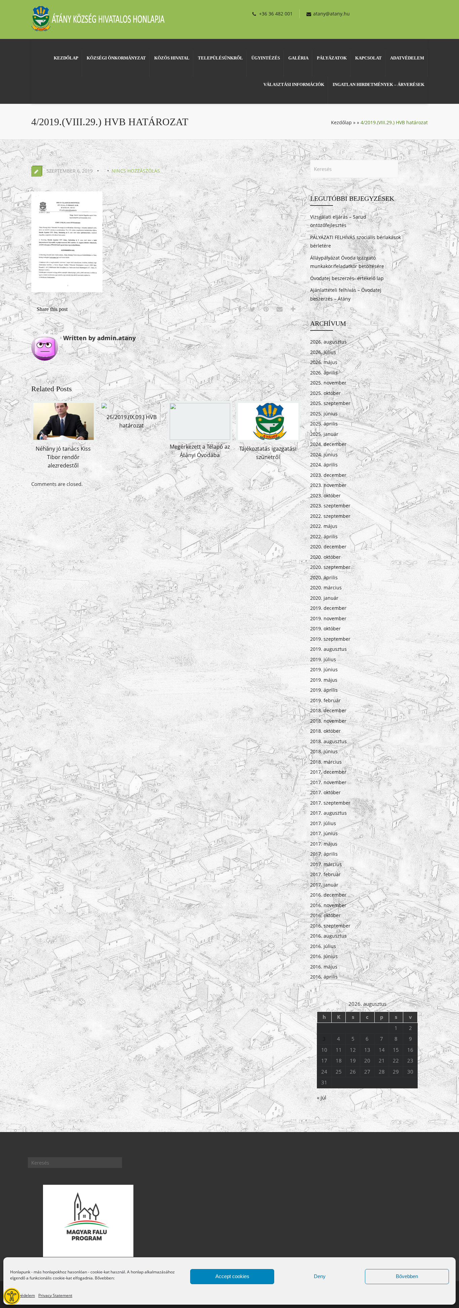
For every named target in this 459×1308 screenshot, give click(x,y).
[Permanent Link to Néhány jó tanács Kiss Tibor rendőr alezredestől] (63, 440)
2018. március (326, 762)
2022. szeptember (330, 516)
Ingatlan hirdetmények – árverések (378, 84)
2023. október (325, 495)
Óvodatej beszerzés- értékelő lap (347, 278)
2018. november (328, 721)
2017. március (326, 864)
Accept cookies (232, 1276)
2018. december (328, 710)
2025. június (324, 413)
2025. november (328, 382)
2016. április (324, 977)
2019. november (328, 618)
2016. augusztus (328, 936)
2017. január (324, 885)
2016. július (323, 946)
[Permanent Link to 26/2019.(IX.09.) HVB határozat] (104, 408)
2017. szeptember (330, 803)
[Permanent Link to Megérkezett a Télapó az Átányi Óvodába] (200, 438)
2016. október (325, 915)
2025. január (324, 434)
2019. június (324, 669)
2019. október (325, 628)
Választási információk (293, 84)
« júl (321, 1097)
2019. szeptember (330, 639)
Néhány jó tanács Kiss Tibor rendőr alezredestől (63, 457)
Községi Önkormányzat (116, 57)
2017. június (324, 833)
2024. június (324, 454)
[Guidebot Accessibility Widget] (11, 1296)
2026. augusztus (328, 342)
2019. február (325, 700)
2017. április (324, 854)
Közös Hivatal (172, 57)
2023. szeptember (330, 505)
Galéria (298, 57)
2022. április (324, 536)
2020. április (324, 577)
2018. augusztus (328, 741)
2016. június (324, 956)
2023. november (328, 485)
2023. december (328, 475)
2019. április (324, 690)
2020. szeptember (330, 567)
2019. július (323, 659)
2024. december (328, 444)
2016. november (328, 905)
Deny (320, 1276)
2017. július (323, 823)
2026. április (324, 372)
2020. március (326, 587)
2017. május (323, 844)
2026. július (323, 352)
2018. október (325, 731)
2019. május (323, 680)
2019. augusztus (328, 649)
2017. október (325, 792)
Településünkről (220, 57)
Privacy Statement (55, 1295)
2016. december (328, 895)
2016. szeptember (330, 925)
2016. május (323, 966)
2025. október (325, 393)
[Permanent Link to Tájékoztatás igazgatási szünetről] (268, 440)
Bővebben (407, 1276)
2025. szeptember (330, 403)
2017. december (328, 772)
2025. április (324, 423)
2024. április (324, 464)
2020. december (328, 546)
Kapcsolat (368, 57)
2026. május (323, 362)
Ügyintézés (265, 57)
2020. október (325, 557)
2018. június (324, 751)
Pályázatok (332, 57)
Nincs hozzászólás (136, 171)
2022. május (323, 526)
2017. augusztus (328, 813)
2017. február (325, 874)
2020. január (324, 598)
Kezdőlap (66, 57)
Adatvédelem (22, 1295)
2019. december (328, 608)
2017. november (328, 782)
